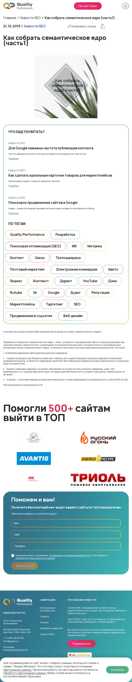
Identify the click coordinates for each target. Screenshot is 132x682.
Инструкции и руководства (47, 609)
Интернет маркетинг (51, 628)
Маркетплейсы (22, 304)
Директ (66, 281)
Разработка (65, 234)
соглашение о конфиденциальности (70, 555)
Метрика (94, 246)
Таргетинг (54, 304)
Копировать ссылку (83, 26)
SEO (77, 304)
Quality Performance (27, 234)
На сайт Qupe (88, 6)
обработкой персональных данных (35, 558)
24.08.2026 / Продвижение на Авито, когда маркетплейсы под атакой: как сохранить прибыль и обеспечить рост (97, 611)
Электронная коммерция (76, 269)
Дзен (112, 281)
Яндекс (16, 281)
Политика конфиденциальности (15, 648)
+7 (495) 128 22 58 (13, 638)
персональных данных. (17, 670)
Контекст (41, 281)
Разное (44, 622)
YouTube (90, 281)
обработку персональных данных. (25, 673)
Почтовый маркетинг (27, 269)
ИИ (74, 246)
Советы (44, 616)
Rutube (16, 292)
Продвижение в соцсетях (31, 316)
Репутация (100, 292)
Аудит (76, 292)
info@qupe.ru (10, 641)
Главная (9, 18)
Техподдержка (68, 258)
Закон (40, 258)
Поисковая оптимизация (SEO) (35, 246)
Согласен (117, 670)
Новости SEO (35, 26)
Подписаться (81, 643)
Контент (17, 258)
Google (54, 292)
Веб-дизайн (73, 316)
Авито (113, 269)
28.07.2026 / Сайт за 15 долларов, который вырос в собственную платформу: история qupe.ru (96, 620)
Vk (35, 292)
